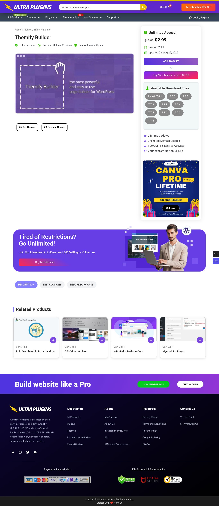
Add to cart (171, 61)
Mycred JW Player (173, 351)
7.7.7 (164, 103)
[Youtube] (35, 452)
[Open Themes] (38, 17)
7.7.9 (186, 95)
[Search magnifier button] (143, 7)
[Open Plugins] (56, 17)
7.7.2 (151, 119)
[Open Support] (118, 17)
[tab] (26, 284)
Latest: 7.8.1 (155, 95)
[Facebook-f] (13, 452)
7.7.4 (164, 111)
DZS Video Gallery (75, 351)
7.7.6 (178, 103)
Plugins (28, 29)
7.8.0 (172, 95)
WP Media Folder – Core (128, 351)
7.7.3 (178, 111)
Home (18, 29)
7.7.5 (151, 111)
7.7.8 (151, 103)
